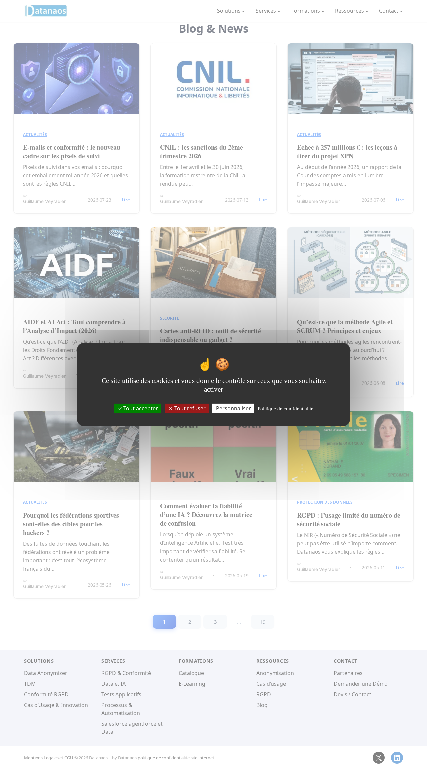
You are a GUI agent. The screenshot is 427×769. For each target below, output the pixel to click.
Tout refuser (189, 408)
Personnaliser (233, 408)
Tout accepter (140, 408)
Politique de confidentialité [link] (285, 408)
